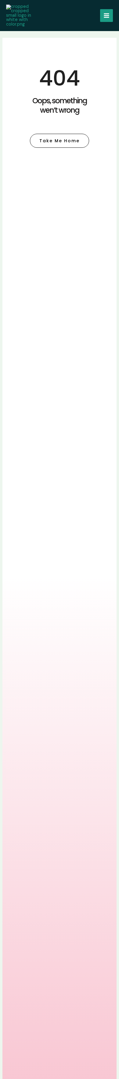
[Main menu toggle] (106, 15)
